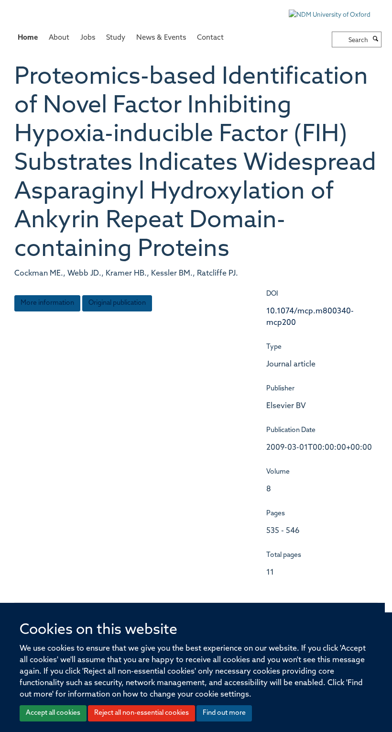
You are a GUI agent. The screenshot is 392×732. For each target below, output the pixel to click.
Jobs (87, 38)
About (59, 38)
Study (115, 38)
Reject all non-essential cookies (141, 713)
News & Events (161, 38)
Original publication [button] (117, 303)
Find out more (224, 713)
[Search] (375, 39)
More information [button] (47, 303)
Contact (210, 38)
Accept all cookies (53, 713)
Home (28, 38)
